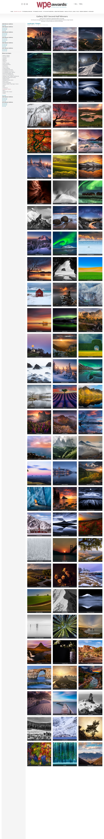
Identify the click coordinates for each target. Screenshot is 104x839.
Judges (74, 11)
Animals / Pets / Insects (7, 91)
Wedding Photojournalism (8, 80)
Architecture (5, 87)
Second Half (4, 29)
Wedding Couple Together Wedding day (11, 76)
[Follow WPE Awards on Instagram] (24, 4)
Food (4, 86)
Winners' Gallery (17, 11)
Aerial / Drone (5, 81)
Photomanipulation (7, 64)
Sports (4, 85)
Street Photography (7, 82)
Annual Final (4, 28)
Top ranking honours (27, 11)
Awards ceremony (84, 11)
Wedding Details (6, 78)
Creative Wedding (6, 68)
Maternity (5, 60)
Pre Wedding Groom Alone (8, 71)
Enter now (91, 11)
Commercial (5, 65)
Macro (4, 90)
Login (75, 3)
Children (4, 61)
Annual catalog (68, 11)
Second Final (4, 40)
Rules (77, 11)
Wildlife (4, 93)
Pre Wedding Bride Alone (8, 69)
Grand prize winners (59, 11)
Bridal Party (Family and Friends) (9, 77)
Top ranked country (37, 11)
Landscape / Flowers (7, 89)
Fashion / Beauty (6, 55)
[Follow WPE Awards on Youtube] (27, 4)
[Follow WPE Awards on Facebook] (22, 4)
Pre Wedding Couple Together (9, 72)
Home (12, 11)
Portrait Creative (6, 56)
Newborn (5, 59)
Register (80, 3)
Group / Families (6, 63)
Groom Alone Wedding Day (8, 74)
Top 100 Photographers (48, 11)
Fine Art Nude (5, 67)
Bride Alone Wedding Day (8, 73)
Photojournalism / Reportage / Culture (10, 84)
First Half (4, 25)
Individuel (5, 58)
